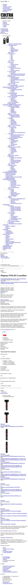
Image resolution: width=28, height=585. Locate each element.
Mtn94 (12, 52)
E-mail (2, 268)
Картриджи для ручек (16, 161)
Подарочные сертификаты (9, 566)
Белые (12, 167)
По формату (11, 205)
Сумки (7, 235)
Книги (7, 227)
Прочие (12, 60)
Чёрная (12, 213)
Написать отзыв (4, 291)
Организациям (6, 7)
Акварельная (14, 217)
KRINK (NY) (14, 123)
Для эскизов (11, 222)
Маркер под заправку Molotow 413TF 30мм (10, 487)
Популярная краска (12, 45)
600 (12, 57)
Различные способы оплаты (7, 537)
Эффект (10, 197)
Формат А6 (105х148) (16, 209)
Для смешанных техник (16, 218)
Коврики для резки (10, 241)
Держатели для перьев (11, 174)
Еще (9, 52)
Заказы (4, 550)
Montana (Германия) (15, 193)
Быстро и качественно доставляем (8, 524)
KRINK (12, 109)
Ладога (12, 91)
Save (5, 335)
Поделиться (12, 329)
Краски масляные (12, 103)
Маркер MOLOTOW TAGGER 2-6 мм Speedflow (11, 504)
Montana (13, 120)
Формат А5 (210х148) (16, 208)
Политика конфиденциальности (10, 571)
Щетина (13, 98)
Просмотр (3, 424)
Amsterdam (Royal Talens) (16, 89)
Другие (12, 211)
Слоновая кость (14, 216)
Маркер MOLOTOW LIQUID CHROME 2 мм (11, 495)
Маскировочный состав (16, 203)
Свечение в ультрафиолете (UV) (18, 198)
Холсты (7, 244)
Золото (12, 152)
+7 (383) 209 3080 (4, 30)
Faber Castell (13, 127)
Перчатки (13, 72)
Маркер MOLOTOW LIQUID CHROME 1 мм (11, 471)
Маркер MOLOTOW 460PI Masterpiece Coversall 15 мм (13, 463)
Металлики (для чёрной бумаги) (18, 132)
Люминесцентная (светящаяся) (18, 79)
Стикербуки (8, 230)
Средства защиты (12, 71)
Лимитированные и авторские (15, 223)
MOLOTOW (13, 122)
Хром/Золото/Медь (15, 77)
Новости (5, 4)
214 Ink (12, 190)
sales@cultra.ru (6, 582)
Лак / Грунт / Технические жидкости (16, 75)
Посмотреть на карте (7, 583)
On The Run (13, 113)
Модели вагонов (14, 64)
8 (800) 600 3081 (4, 28)
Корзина (2, 255)
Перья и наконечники (10, 173)
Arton (12, 47)
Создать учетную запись (8, 548)
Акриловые (13, 149)
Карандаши (10, 133)
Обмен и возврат (7, 570)
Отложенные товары (7, 551)
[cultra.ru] (7, 18)
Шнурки (8, 240)
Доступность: (4, 294)
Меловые (13, 148)
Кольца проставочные (16, 160)
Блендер (13, 201)
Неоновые (13, 169)
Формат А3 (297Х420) (16, 210)
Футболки (8, 236)
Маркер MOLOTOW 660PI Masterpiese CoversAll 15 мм (13, 456)
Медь (12, 153)
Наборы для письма (10, 178)
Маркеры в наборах (15, 107)
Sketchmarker (14, 141)
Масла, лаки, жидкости (13, 102)
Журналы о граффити (10, 226)
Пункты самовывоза (7, 9)
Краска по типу (11, 76)
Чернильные (13, 182)
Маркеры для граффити (13, 105)
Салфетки (13, 65)
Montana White (14, 50)
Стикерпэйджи (9, 231)
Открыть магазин (7, 10)
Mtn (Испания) (14, 194)
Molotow (13, 110)
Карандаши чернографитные (17, 134)
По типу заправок (12, 180)
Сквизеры (10, 118)
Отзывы (5, 5)
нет (2, 383)
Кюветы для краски (15, 70)
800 (12, 58)
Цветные (13, 168)
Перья (12, 158)
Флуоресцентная (14, 78)
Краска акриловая (12, 88)
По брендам (11, 188)
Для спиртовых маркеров (14, 221)
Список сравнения (7, 552)
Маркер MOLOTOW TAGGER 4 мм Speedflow (11, 511)
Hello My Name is (9, 233)
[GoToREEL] (8, 2)
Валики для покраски (16, 68)
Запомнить (4, 272)
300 (12, 54)
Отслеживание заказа (5, 265)
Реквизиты (5, 569)
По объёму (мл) (11, 53)
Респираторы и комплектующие (18, 73)
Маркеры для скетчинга (13, 114)
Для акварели (14, 101)
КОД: (2, 292)
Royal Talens (13, 94)
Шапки (7, 237)
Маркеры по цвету (12, 165)
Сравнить (7, 329)
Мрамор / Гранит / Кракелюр (17, 86)
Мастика (13, 80)
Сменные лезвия (9, 243)
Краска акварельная (12, 93)
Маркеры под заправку (13, 155)
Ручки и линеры (12, 126)
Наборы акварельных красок (17, 95)
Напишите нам (6, 556)
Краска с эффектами (12, 84)
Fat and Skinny (14, 144)
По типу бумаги (11, 212)
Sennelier (13, 90)
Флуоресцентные (15, 199)
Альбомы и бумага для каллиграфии (14, 176)
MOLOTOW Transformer (16, 157)
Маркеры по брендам (13, 138)
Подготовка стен (12, 66)
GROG (12, 108)
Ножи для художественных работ (13, 242)
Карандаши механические (17, 137)
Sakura (12, 128)
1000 (12, 59)
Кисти (12, 69)
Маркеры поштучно (15, 116)
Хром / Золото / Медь (15, 185)
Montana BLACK (14, 49)
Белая (12, 215)
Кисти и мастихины (12, 96)
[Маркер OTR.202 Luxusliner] (7, 282)
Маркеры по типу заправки (14, 146)
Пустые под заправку (15, 125)
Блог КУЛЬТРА (6, 558)
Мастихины (13, 100)
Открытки (8, 228)
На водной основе (15, 82)
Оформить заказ (4, 256)
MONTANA (13, 111)
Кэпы (12, 63)
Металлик (13, 83)
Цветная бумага (14, 219)
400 (12, 56)
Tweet (4, 331)
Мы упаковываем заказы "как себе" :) (9, 530)
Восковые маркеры (12, 171)
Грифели (13, 163)
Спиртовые (13, 150)
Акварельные (14, 151)
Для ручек (13, 186)
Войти (2, 270)
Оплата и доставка (7, 6)
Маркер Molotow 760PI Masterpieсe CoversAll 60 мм (12, 426)
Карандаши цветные (15, 135)
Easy (12, 46)
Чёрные (12, 166)
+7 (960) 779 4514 (4, 31)
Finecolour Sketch (14, 140)
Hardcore (13, 48)
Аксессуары (11, 62)
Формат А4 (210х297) (16, 206)
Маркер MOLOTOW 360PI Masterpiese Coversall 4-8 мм (13, 478)
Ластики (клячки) (15, 162)
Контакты (5, 11)
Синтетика (13, 97)
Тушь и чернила (9, 175)
